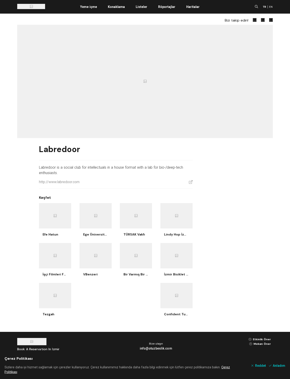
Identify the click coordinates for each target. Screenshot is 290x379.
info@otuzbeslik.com (156, 348)
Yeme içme (88, 7)
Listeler (141, 7)
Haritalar (193, 7)
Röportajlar (166, 7)
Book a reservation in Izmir (38, 349)
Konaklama (116, 7)
